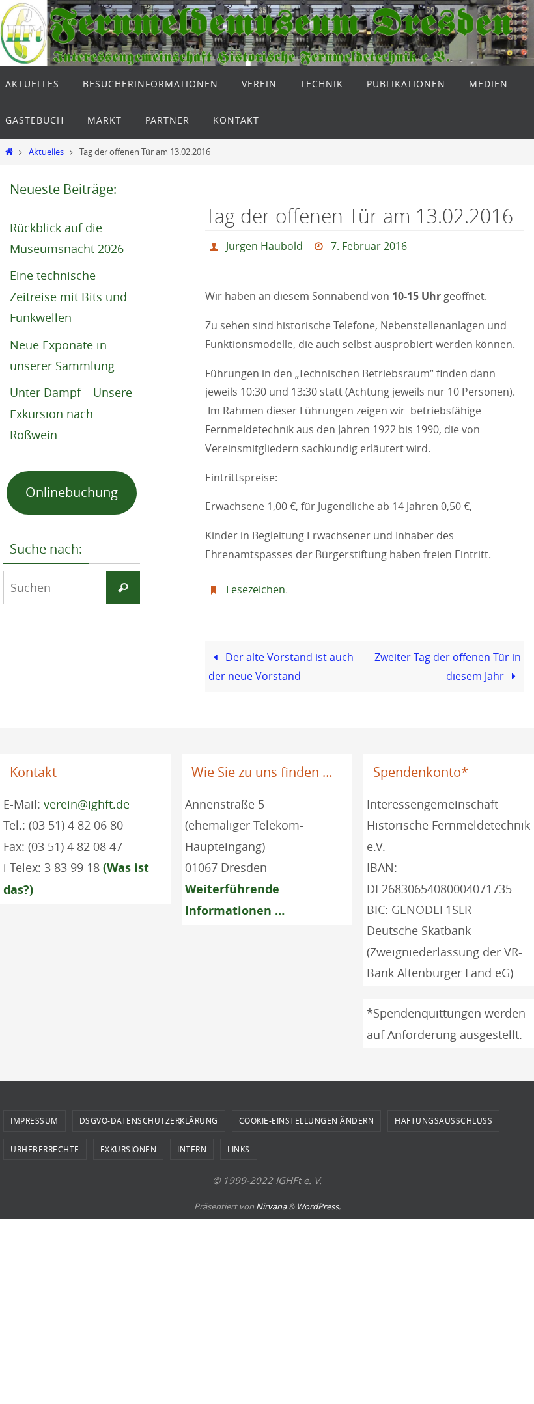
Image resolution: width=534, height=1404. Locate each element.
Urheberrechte (44, 1142)
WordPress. (318, 1199)
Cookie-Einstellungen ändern (306, 1113)
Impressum (34, 1113)
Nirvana (271, 1199)
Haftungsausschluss (443, 1113)
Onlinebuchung (71, 492)
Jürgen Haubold (264, 244)
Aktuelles (46, 151)
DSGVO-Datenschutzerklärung (148, 1113)
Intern (191, 1142)
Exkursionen (128, 1142)
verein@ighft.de (87, 797)
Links (238, 1142)
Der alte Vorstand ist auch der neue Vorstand (281, 659)
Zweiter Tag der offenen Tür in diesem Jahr (447, 659)
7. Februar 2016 (369, 244)
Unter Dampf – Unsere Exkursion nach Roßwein (71, 413)
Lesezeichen (255, 584)
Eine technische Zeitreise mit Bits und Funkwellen (68, 296)
